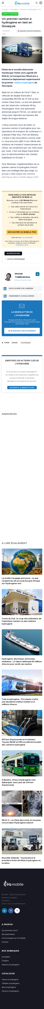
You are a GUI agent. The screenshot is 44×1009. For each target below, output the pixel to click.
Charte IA (6, 900)
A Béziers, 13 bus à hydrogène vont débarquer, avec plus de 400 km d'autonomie (19, 782)
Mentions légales (9, 897)
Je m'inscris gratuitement (22, 331)
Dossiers (5, 961)
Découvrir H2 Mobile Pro (22, 232)
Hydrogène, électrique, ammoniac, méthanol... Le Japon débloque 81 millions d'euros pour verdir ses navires (22, 661)
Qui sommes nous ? (10, 930)
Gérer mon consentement (13, 904)
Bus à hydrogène (9, 987)
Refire (14, 343)
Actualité (14, 9)
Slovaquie (25, 343)
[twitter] (17, 910)
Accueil (5, 9)
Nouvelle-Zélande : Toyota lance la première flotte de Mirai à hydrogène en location (21, 860)
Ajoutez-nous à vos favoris (30, 31)
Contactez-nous (22, 245)
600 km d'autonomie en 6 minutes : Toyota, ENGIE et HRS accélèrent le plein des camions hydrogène (21, 742)
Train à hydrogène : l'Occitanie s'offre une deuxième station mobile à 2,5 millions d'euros (20, 702)
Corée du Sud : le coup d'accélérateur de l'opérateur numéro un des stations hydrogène (21, 621)
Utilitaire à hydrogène (10, 983)
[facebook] (10, 910)
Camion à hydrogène (28, 9)
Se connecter (28, 237)
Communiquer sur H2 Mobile (13, 938)
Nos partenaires (8, 934)
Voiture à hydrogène (10, 980)
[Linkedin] (37, 274)
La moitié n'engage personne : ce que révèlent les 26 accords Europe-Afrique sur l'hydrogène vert (21, 581)
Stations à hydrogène (10, 965)
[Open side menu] (3, 3)
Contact (5, 942)
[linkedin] (4, 910)
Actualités (6, 957)
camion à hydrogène (24, 82)
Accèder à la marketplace (22, 387)
